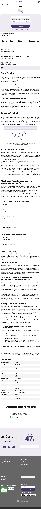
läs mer (31, 508)
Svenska (23, 477)
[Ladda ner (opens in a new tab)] (24, 495)
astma (14, 244)
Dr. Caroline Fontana (8, 62)
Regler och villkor (4, 476)
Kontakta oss (23, 467)
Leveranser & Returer (25, 463)
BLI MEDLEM (28, 489)
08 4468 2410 (4, 465)
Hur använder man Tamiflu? (8, 51)
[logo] (20, 1)
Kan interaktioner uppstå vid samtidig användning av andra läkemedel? (17, 56)
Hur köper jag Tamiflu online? (8, 58)
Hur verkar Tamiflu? (6, 49)
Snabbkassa (20, 26)
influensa (26, 76)
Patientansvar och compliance (6, 482)
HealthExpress (30, 330)
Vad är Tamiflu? (5, 47)
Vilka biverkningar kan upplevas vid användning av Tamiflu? (14, 54)
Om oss (22, 461)
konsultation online (32, 306)
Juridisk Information (4, 474)
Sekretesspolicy (3, 479)
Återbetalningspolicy (4, 478)
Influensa (2, 4)
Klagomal (2, 481)
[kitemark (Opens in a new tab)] (4, 490)
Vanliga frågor (23, 466)
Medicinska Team (24, 464)
